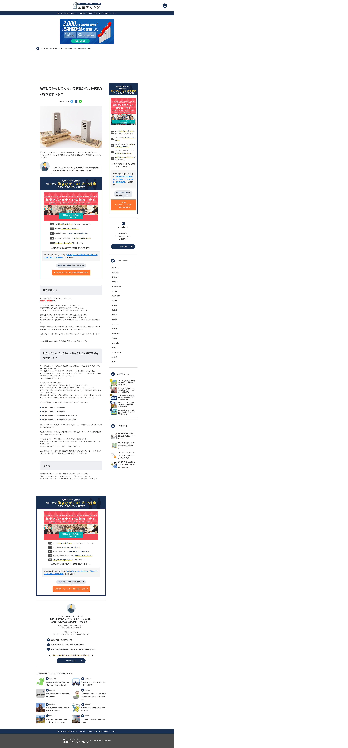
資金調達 (114, 305)
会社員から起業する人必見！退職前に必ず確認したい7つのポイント (126, 436)
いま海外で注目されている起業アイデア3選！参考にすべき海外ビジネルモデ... (126, 412)
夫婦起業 (114, 338)
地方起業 (114, 314)
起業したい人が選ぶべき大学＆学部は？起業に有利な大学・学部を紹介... (126, 404)
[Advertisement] (87, 64)
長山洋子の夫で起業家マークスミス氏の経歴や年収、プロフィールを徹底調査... (126, 390)
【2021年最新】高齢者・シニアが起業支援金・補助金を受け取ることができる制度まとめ (93, 696)
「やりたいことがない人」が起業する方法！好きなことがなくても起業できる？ (126, 455)
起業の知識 (115, 272)
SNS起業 (114, 329)
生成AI (114, 362)
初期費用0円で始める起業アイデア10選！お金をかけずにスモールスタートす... (126, 464)
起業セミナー (116, 277)
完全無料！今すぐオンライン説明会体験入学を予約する (72, 589)
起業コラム (115, 267)
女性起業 (114, 291)
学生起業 (114, 300)
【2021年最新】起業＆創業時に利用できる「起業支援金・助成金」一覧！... (126, 382)
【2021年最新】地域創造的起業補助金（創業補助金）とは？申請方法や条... (126, 397)
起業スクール (116, 333)
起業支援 (114, 310)
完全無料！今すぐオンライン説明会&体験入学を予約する (72, 272)
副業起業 (114, 357)
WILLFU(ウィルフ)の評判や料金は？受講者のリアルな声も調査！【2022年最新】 (123, 179)
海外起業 (114, 319)
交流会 (114, 347)
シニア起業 (115, 343)
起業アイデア (116, 296)
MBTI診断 (115, 282)
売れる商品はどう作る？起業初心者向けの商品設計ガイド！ (126, 445)
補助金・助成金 (116, 286)
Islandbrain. (108, 740)
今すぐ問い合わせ (71, 660)
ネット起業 (115, 324)
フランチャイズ (116, 352)
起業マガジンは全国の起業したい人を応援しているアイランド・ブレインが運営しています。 (87, 13)
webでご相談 (123, 246)
